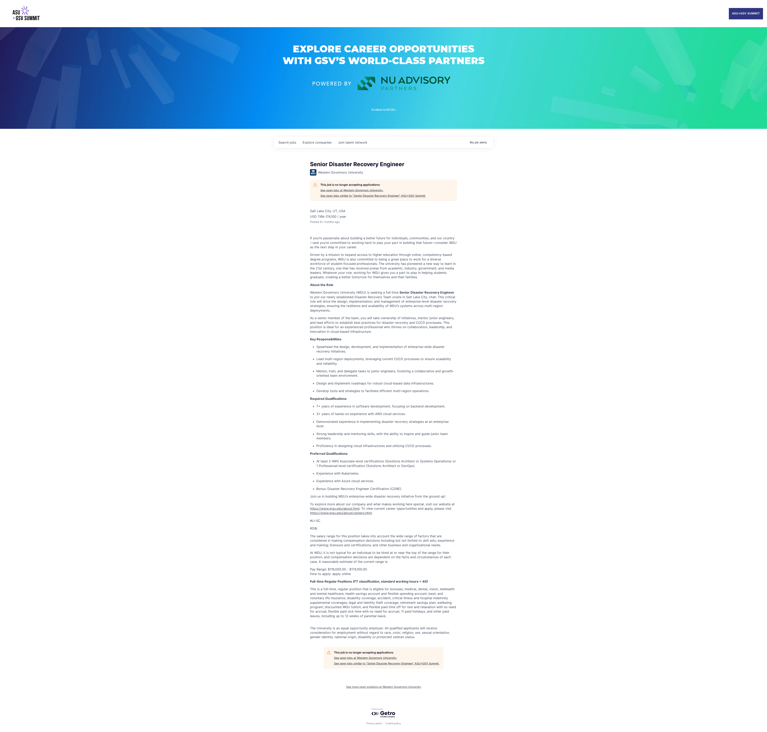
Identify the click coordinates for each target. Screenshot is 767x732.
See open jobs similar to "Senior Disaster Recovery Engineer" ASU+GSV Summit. (373, 195)
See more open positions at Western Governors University (383, 686)
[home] (26, 13)
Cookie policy (393, 723)
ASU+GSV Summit (746, 13)
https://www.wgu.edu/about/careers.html (341, 513)
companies (317, 142)
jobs (287, 142)
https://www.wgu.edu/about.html (335, 509)
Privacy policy (374, 723)
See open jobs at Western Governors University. (352, 190)
